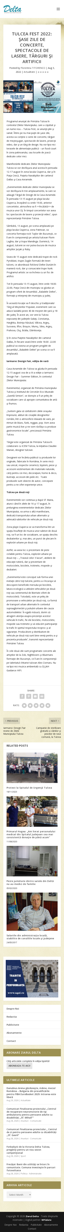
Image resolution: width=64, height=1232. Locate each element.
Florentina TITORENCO (33, 67)
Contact (11, 1040)
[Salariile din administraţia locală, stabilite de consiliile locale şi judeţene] (32, 912)
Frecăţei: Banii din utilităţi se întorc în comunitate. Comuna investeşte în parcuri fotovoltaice (31, 1167)
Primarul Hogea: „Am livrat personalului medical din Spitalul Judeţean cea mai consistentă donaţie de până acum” (31, 834)
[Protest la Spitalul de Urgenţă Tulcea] (32, 768)
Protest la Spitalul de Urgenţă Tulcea (29, 787)
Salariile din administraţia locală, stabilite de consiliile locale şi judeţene (30, 937)
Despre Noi (13, 1008)
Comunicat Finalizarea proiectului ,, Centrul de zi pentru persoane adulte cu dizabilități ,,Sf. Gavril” (32, 1132)
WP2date (46, 1219)
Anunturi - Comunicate (31, 1120)
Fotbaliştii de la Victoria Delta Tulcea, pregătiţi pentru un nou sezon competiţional (28, 1149)
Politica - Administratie (31, 1173)
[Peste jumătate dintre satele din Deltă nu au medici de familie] (32, 861)
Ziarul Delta (32, 1216)
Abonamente (14, 1032)
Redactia (12, 1016)
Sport (23, 1156)
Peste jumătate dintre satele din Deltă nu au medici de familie (30, 882)
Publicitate (13, 1024)
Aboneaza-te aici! (19, 1065)
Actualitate (29, 71)
